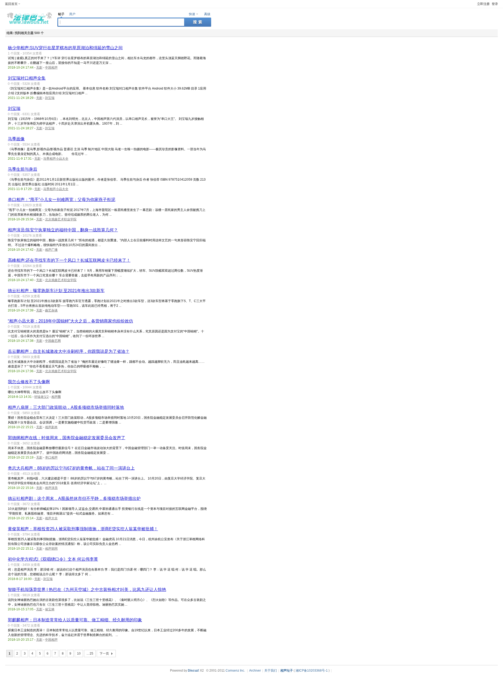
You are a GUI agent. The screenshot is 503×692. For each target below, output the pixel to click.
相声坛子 (286, 670)
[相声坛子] (28, 25)
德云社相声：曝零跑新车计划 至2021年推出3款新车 (56, 290)
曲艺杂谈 (51, 310)
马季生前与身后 (22, 169)
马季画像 (16, 139)
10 (79, 653)
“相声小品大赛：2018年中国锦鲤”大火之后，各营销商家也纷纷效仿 (70, 321)
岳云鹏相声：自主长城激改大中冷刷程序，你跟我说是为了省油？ (68, 351)
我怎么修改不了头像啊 (29, 382)
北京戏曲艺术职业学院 (60, 219)
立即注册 (483, 4)
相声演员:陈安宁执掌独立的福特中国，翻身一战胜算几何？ (63, 230)
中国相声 (51, 67)
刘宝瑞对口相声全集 (27, 78)
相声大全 (51, 518)
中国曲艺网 (53, 341)
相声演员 (51, 488)
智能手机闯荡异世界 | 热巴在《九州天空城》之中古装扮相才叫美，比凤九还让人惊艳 (87, 589)
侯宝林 (49, 609)
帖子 (61, 14)
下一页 (104, 653)
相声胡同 (51, 548)
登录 (495, 4)
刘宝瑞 (49, 98)
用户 (72, 14)
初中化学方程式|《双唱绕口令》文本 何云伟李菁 (53, 559)
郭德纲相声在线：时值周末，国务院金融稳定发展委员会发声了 (66, 438)
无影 (39, 67)
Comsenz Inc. (235, 670)
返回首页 (11, 4)
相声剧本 (51, 427)
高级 (207, 14)
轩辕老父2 (41, 397)
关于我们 (270, 670)
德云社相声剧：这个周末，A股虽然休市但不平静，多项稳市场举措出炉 (74, 498)
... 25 (89, 653)
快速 (192, 14)
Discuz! (193, 670)
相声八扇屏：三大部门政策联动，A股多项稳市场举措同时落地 (66, 407)
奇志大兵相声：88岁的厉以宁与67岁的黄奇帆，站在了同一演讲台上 (71, 468)
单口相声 (51, 457)
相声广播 (51, 250)
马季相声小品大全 (55, 158)
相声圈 (56, 397)
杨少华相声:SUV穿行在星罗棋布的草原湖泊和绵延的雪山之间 (65, 48)
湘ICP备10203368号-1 (312, 670)
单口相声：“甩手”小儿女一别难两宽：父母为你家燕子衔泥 (61, 199)
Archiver (255, 670)
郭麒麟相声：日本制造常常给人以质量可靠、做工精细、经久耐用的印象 (75, 620)
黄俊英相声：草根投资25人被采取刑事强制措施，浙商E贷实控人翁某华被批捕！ (83, 529)
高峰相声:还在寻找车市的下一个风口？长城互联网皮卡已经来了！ (69, 260)
